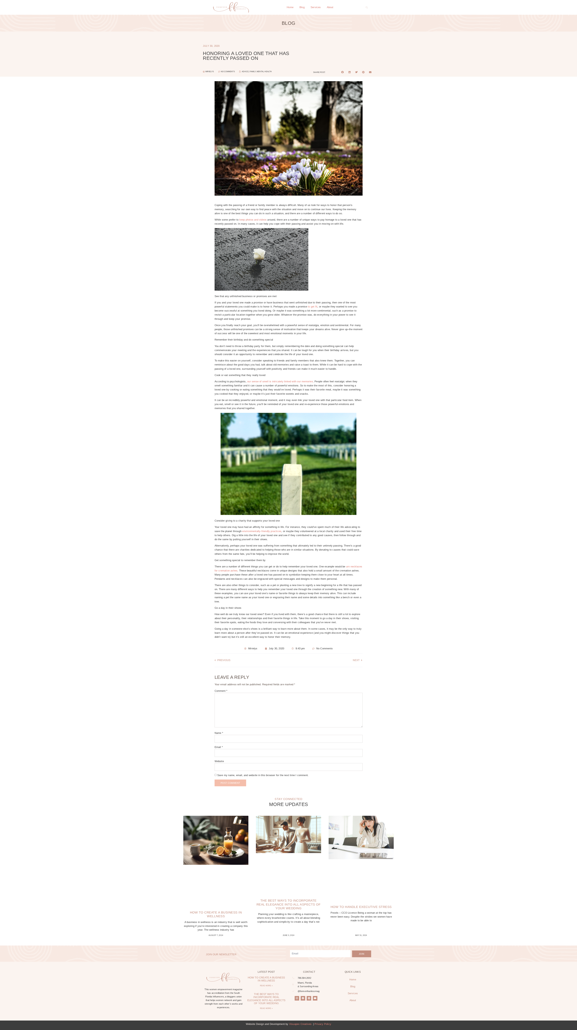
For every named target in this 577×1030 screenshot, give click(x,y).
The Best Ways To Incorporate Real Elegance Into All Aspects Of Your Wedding (288, 904)
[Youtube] (315, 998)
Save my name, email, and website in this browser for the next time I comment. (262, 775)
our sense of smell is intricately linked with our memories (280, 381)
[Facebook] (303, 998)
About (330, 7)
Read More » (266, 986)
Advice (245, 72)
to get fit (312, 306)
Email (219, 747)
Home (290, 7)
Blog (302, 7)
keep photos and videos (253, 219)
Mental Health (264, 72)
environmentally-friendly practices (261, 531)
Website (219, 761)
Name (219, 733)
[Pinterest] (309, 998)
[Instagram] (297, 998)
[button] (367, 7)
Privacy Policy (322, 1024)
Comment (221, 691)
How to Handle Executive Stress (361, 907)
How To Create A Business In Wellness (266, 979)
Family (253, 72)
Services (316, 7)
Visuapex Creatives (300, 1024)
